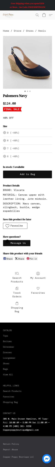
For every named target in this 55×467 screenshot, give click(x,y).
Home (6, 30)
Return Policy (11, 444)
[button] (8, 15)
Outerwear (8, 346)
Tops (5, 335)
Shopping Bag (17, 309)
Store (17, 30)
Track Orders (17, 294)
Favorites (38, 292)
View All (8, 374)
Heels (42, 30)
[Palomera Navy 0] (27, 62)
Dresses (7, 352)
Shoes (30, 30)
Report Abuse (10, 449)
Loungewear (9, 358)
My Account (38, 278)
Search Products (17, 279)
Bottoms (7, 341)
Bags (5, 369)
